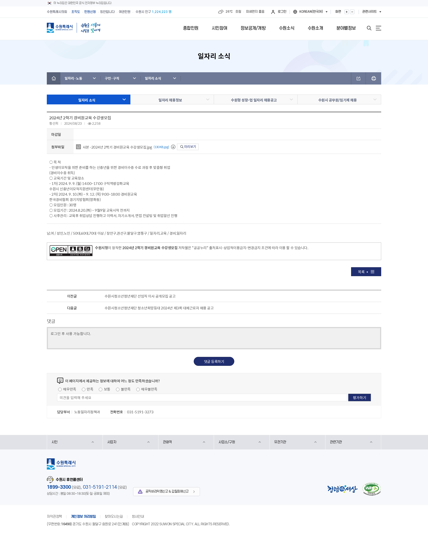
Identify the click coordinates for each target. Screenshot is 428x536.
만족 (90, 389)
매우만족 (69, 389)
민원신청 (90, 12)
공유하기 (358, 78)
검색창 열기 (369, 28)
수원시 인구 (153, 12)
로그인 (282, 12)
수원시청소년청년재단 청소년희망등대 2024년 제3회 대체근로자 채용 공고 (159, 307)
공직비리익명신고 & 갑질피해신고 (167, 491)
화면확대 (346, 12)
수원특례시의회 (57, 12)
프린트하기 (373, 78)
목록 (361, 271)
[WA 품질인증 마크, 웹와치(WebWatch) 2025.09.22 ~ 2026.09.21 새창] (371, 489)
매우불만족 (149, 389)
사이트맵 (378, 28)
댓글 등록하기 (214, 361)
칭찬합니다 (107, 12)
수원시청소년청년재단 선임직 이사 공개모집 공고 (140, 296)
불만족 (126, 389)
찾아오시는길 (114, 517)
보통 (107, 389)
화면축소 (352, 12)
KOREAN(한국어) (311, 12)
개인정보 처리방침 (83, 517)
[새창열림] (71, 251)
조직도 (75, 12)
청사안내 (138, 517)
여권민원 (124, 12)
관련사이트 (369, 12)
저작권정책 (54, 517)
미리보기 (189, 146)
